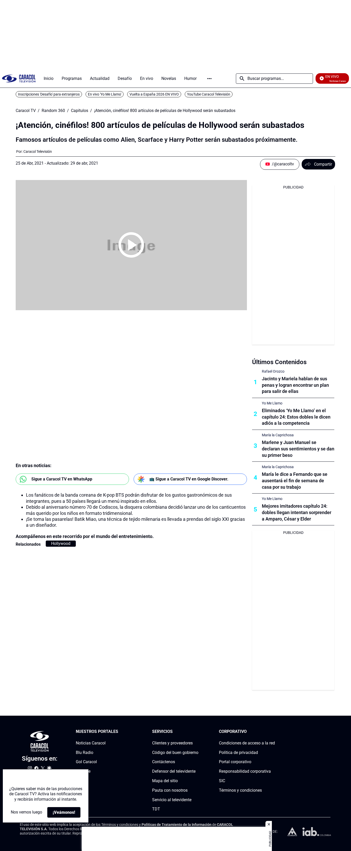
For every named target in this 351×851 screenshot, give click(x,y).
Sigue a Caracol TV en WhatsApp (61, 479)
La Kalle (83, 771)
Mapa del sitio (165, 780)
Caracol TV (26, 110)
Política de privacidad (238, 752)
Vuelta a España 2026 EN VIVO (154, 94)
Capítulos (79, 110)
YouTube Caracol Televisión (208, 94)
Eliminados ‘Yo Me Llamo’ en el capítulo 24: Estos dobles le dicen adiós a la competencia (296, 417)
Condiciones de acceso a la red (247, 743)
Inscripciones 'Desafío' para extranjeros (49, 94)
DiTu (80, 780)
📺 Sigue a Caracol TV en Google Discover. (188, 479)
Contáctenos (163, 762)
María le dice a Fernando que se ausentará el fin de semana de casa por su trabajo (294, 480)
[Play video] (131, 245)
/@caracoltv (283, 164)
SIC (222, 780)
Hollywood (60, 543)
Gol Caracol (86, 762)
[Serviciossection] (196, 731)
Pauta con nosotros (170, 790)
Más (209, 78)
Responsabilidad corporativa (245, 771)
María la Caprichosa (278, 435)
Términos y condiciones (240, 790)
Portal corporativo (235, 762)
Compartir (323, 164)
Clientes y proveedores (172, 743)
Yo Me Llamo (272, 403)
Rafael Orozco (273, 371)
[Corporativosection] (273, 731)
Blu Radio (84, 752)
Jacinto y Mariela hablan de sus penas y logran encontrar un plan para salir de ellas (295, 385)
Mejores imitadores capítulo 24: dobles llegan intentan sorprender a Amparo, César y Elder (296, 512)
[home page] (18, 78)
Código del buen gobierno (175, 752)
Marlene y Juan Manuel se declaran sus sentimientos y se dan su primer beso (298, 449)
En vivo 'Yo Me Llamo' (104, 94)
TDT (156, 809)
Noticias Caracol (91, 743)
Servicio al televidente (171, 799)
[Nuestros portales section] (119, 731)
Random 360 (53, 110)
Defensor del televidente (174, 771)
